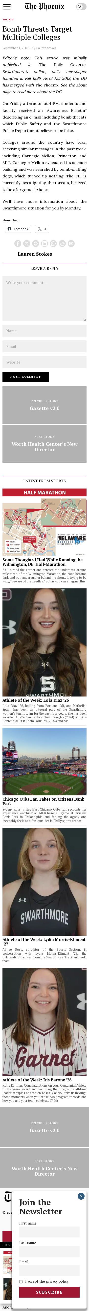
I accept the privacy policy (46, 1281)
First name (28, 1223)
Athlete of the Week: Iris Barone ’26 (36, 1080)
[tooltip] (17, 243)
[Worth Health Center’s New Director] (44, 444)
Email (23, 1262)
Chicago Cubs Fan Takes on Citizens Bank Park (43, 801)
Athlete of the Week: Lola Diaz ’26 (35, 700)
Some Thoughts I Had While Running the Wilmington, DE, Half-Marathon (42, 562)
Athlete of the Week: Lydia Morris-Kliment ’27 (44, 941)
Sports (8, 19)
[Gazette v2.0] (44, 405)
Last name (27, 1242)
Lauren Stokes (46, 48)
